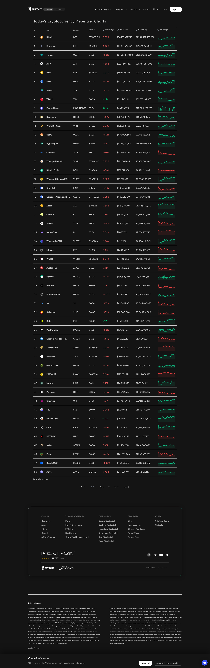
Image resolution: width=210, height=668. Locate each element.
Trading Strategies (101, 9)
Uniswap (50, 401)
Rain (48, 321)
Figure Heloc (52, 108)
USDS (49, 134)
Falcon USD (52, 418)
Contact (44, 533)
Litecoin (50, 250)
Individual (48, 9)
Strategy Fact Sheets (136, 529)
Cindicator (159, 525)
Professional (59, 9)
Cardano (50, 152)
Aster (49, 445)
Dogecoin (51, 117)
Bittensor (50, 356)
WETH (49, 259)
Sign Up (176, 9)
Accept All (145, 663)
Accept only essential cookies (167, 663)
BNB (48, 72)
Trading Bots (119, 9)
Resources (134, 9)
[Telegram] (155, 555)
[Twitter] (149, 555)
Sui (47, 303)
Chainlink (51, 188)
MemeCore (51, 232)
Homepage (46, 521)
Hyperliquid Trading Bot (108, 529)
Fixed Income (70, 533)
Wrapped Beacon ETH (57, 179)
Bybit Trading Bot (106, 537)
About (43, 525)
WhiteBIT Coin (53, 126)
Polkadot (50, 392)
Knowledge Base (134, 525)
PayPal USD (52, 330)
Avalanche (51, 267)
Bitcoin (49, 37)
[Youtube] (161, 555)
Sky (48, 409)
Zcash (49, 205)
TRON (49, 99)
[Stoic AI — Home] (35, 9)
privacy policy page (60, 663)
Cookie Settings (34, 648)
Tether (49, 55)
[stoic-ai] (47, 568)
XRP (48, 63)
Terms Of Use (133, 533)
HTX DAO (51, 436)
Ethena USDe (53, 294)
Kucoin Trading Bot (106, 541)
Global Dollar (53, 365)
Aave (49, 472)
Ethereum (51, 46)
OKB (48, 427)
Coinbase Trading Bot (107, 525)
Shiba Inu (51, 312)
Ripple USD (52, 463)
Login (165, 9)
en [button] (157, 9)
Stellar (49, 223)
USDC (49, 81)
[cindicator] (67, 568)
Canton (50, 214)
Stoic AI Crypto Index (73, 525)
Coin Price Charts (162, 521)
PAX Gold (51, 374)
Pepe (49, 454)
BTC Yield (69, 529)
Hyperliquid (52, 143)
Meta (67, 521)
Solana (49, 90)
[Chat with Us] (205, 663)
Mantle (49, 383)
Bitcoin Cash (52, 170)
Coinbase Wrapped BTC (58, 197)
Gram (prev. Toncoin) (56, 338)
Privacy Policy (133, 537)
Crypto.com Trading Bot (108, 533)
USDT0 (50, 276)
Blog (130, 521)
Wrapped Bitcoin (54, 161)
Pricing (146, 9)
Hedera (50, 285)
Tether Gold (52, 347)
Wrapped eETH (54, 241)
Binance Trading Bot (107, 521)
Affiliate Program (48, 537)
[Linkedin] (167, 555)
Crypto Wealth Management (77, 537)
